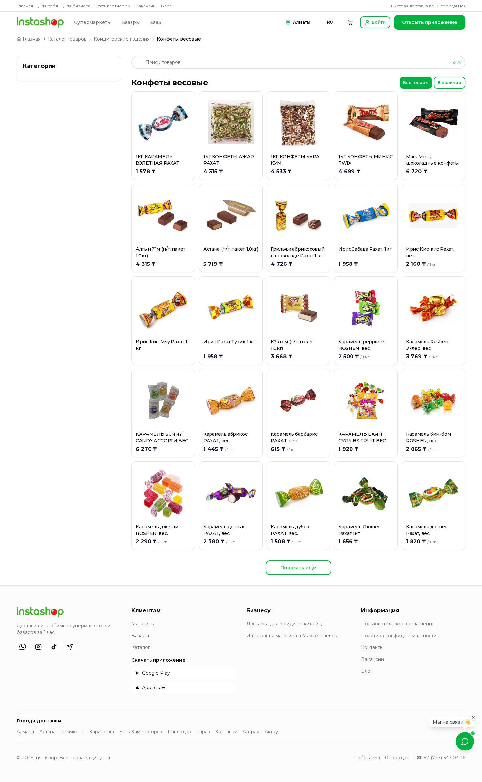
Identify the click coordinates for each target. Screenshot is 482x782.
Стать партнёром (113, 5)
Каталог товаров (67, 39)
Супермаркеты (92, 22)
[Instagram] (38, 647)
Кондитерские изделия (122, 39)
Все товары (416, 82)
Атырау (251, 732)
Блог (166, 5)
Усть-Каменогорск (140, 732)
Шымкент (72, 732)
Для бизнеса (76, 5)
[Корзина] (350, 22)
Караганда (101, 732)
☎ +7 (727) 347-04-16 (440, 758)
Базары (130, 22)
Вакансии (146, 5)
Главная (25, 5)
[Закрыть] (473, 719)
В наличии (449, 82)
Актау (271, 732)
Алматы (25, 732)
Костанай (226, 732)
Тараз (203, 732)
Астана (47, 732)
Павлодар (179, 732)
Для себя (48, 5)
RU (330, 22)
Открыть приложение (429, 22)
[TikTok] (54, 647)
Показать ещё (298, 568)
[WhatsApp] (23, 647)
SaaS (155, 22)
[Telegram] (70, 647)
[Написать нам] (465, 741)
